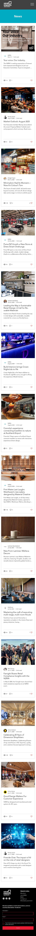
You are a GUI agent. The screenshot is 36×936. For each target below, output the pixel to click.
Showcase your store (26, 900)
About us (23, 893)
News (22, 897)
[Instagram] (3, 898)
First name (5, 910)
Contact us (23, 899)
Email (4, 916)
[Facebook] (6, 898)
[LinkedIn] (9, 898)
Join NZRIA (23, 895)
